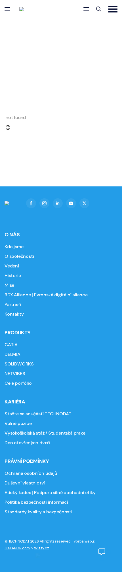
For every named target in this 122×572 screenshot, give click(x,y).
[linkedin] (58, 203)
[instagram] (44, 203)
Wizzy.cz (41, 548)
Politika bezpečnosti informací (36, 502)
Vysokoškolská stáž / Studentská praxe (45, 433)
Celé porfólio (18, 383)
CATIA (11, 345)
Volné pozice (18, 423)
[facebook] (31, 203)
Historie (13, 275)
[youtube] (71, 203)
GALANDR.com (17, 548)
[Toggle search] (98, 9)
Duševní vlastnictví (25, 483)
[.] (102, 552)
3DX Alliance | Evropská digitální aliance (46, 295)
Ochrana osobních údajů (31, 473)
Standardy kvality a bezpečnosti (38, 512)
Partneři (13, 304)
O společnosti (19, 256)
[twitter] (84, 203)
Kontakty (14, 314)
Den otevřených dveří (27, 443)
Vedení (12, 266)
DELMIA (12, 354)
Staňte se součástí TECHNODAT (38, 414)
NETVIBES (15, 374)
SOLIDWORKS (19, 364)
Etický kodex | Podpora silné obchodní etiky (50, 493)
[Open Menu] (7, 9)
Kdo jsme (14, 247)
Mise (9, 285)
